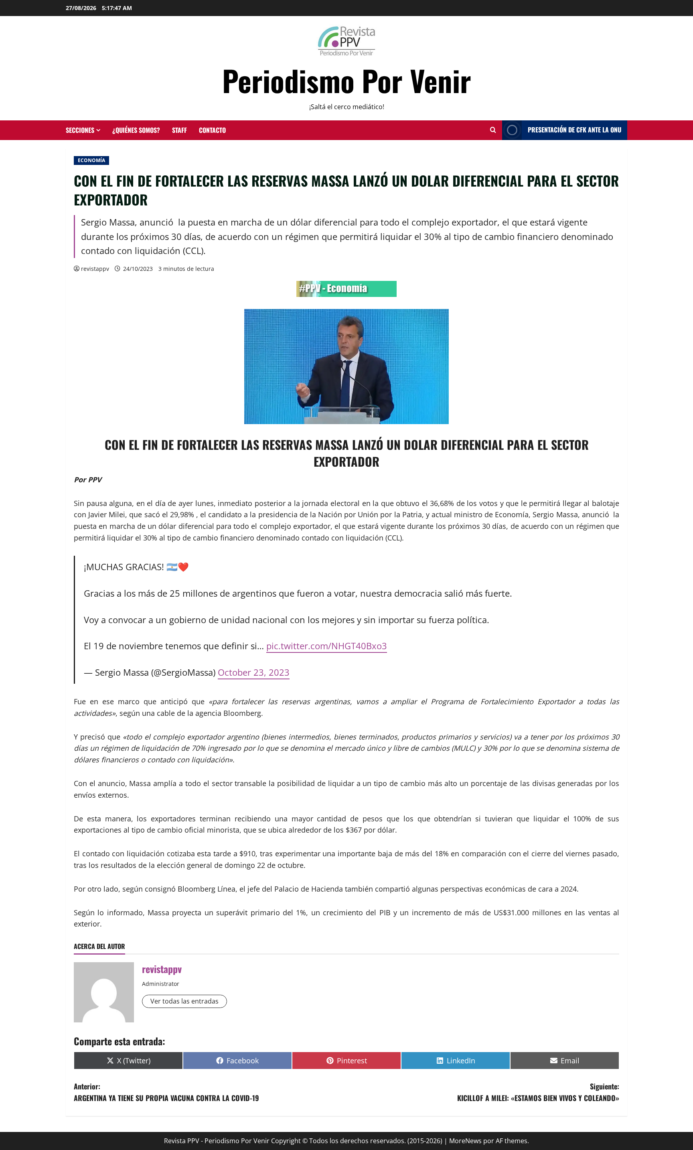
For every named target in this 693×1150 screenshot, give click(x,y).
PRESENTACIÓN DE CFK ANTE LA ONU (574, 129)
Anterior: (166, 1092)
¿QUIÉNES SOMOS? (136, 130)
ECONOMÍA (91, 160)
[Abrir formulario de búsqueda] (493, 130)
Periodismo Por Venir (346, 80)
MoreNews (465, 1140)
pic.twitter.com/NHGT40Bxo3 (326, 646)
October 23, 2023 (254, 672)
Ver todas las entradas (184, 1001)
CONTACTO (212, 130)
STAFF (179, 130)
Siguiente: (538, 1092)
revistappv (95, 268)
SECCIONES (80, 130)
